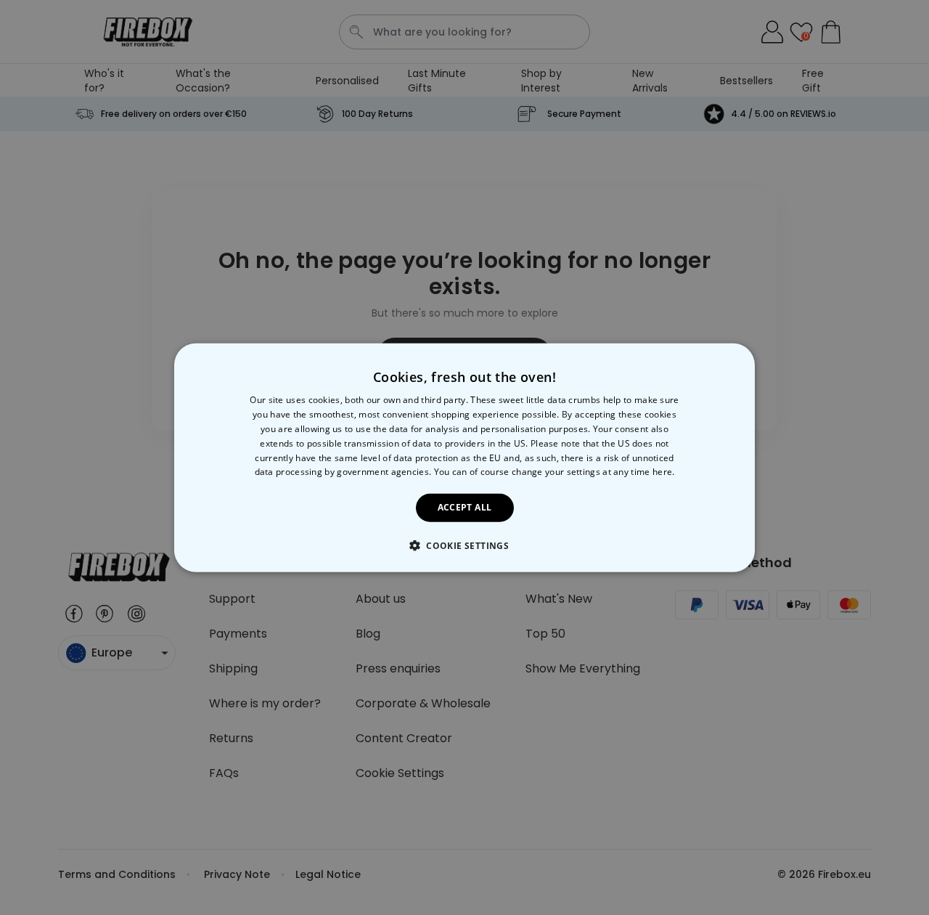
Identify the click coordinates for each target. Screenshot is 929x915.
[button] (464, 544)
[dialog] (464, 457)
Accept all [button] (465, 507)
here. (663, 471)
